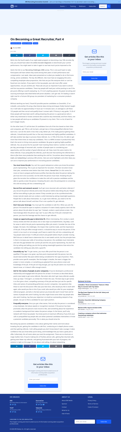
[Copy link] (69, 55)
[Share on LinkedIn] (16, 55)
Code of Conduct (93, 407)
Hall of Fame (66, 414)
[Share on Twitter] (43, 55)
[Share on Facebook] (30, 55)
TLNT (11, 408)
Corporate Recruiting (16, 43)
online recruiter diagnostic (42, 63)
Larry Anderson (82, 296)
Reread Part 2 (55, 170)
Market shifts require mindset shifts (90, 308)
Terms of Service (93, 404)
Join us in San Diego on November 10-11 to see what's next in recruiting (60, 2)
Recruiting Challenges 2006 (34, 70)
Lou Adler (18, 48)
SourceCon (40, 401)
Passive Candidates (27, 43)
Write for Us (65, 410)
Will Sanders (81, 309)
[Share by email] (56, 55)
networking (22, 158)
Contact (64, 407)
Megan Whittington (83, 288)
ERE (11, 401)
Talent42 (39, 408)
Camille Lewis (82, 317)
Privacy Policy (92, 400)
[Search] (109, 6)
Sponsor (64, 404)
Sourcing (36, 43)
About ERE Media (67, 400)
